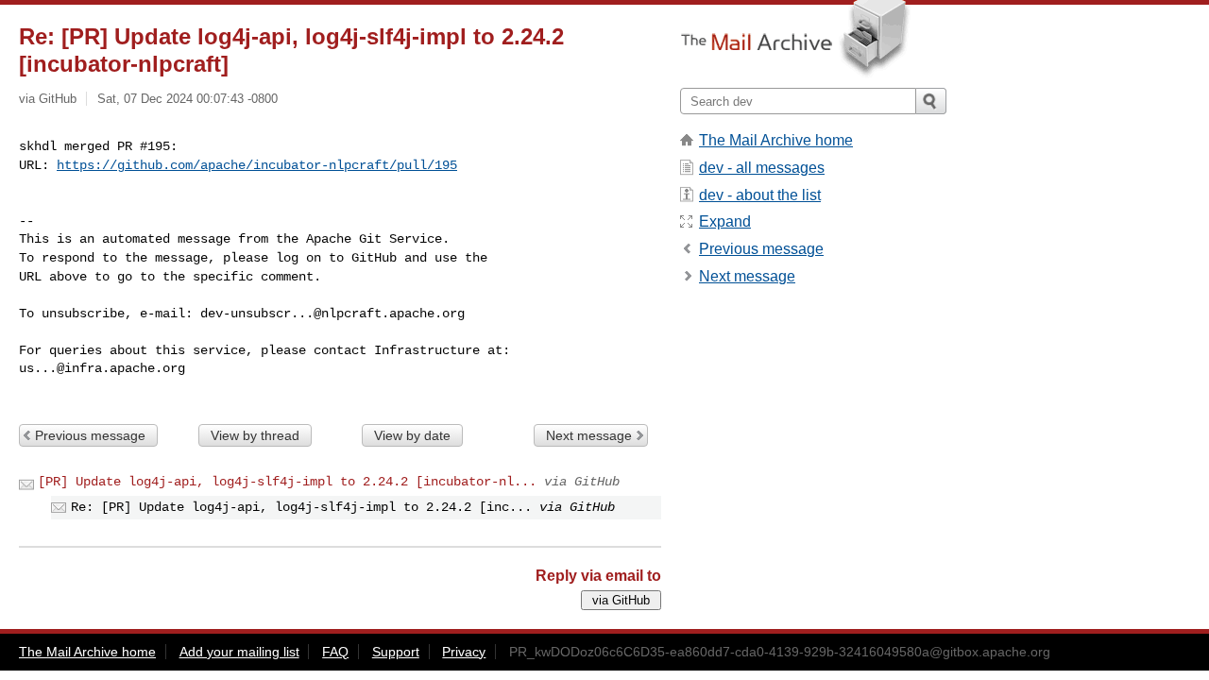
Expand (725, 221)
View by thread (255, 435)
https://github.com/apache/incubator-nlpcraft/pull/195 (257, 165)
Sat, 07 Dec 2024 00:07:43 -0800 (187, 99)
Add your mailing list (239, 651)
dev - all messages (762, 168)
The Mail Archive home (776, 140)
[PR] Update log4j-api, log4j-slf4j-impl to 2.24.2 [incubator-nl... (287, 481)
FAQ (335, 651)
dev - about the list (760, 195)
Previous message (90, 435)
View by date (412, 435)
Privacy (463, 651)
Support (395, 651)
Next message (589, 435)
